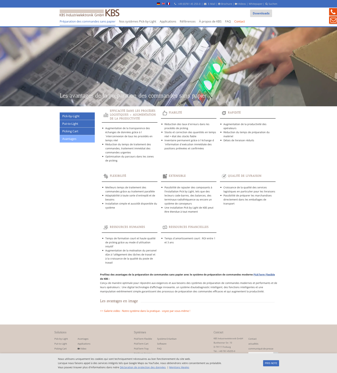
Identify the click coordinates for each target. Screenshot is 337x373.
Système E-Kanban (167, 338)
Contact (239, 21)
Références (188, 21)
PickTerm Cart (141, 343)
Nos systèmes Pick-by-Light (137, 21)
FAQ (228, 21)
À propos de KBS (210, 21)
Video (83, 348)
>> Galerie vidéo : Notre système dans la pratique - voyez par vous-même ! (145, 311)
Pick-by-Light (61, 338)
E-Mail (211, 3)
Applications (168, 21)
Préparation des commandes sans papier (87, 21)
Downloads (261, 13)
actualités (253, 343)
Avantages (83, 338)
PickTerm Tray (141, 348)
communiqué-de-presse (260, 348)
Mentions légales (179, 367)
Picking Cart (60, 348)
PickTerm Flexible (264, 274)
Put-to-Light (60, 343)
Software (161, 343)
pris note (271, 363)
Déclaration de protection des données (143, 367)
